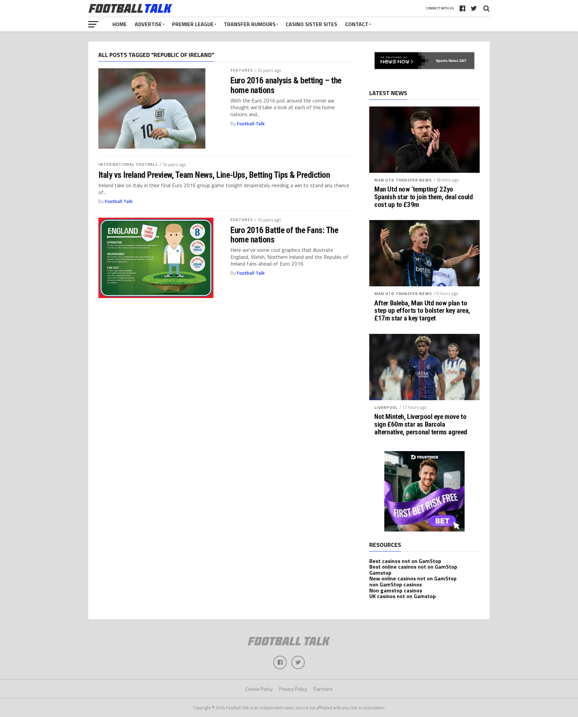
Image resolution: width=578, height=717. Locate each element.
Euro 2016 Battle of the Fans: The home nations (284, 234)
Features (241, 70)
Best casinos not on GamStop (405, 561)
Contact (356, 24)
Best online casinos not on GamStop (413, 567)
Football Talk (251, 123)
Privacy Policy (293, 689)
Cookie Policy (259, 689)
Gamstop (380, 573)
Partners (323, 689)
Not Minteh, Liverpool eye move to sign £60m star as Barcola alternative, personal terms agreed (420, 424)
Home (119, 24)
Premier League (193, 24)
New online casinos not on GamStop (413, 578)
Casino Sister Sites (311, 24)
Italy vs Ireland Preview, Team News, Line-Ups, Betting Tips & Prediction (214, 175)
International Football (128, 164)
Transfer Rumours (250, 24)
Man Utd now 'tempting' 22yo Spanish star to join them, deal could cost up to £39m (423, 197)
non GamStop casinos (395, 584)
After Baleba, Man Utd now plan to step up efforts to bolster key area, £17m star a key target (422, 310)
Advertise (148, 24)
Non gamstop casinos (395, 590)
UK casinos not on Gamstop (402, 596)
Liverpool (386, 407)
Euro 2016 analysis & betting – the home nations (286, 85)
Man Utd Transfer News (403, 180)
